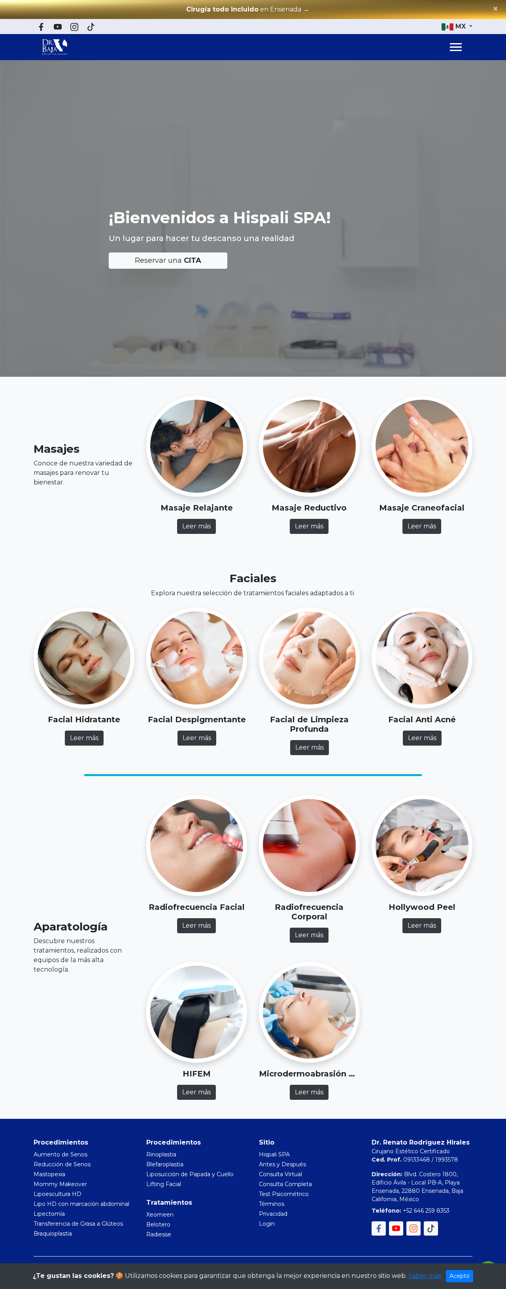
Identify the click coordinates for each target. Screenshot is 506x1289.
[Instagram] (74, 26)
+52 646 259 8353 (426, 1210)
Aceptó (459, 1276)
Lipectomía (49, 1213)
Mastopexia (49, 1174)
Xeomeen (160, 1214)
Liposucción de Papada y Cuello (190, 1174)
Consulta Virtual (280, 1174)
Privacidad (273, 1213)
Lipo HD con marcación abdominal (81, 1203)
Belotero (158, 1224)
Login (267, 1223)
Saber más (424, 1276)
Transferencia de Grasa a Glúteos (78, 1223)
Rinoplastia (161, 1154)
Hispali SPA (274, 1154)
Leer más (196, 526)
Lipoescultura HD (57, 1194)
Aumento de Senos (60, 1154)
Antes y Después (282, 1164)
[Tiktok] (90, 26)
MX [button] (460, 26)
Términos (271, 1203)
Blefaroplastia (164, 1164)
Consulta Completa (285, 1184)
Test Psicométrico (284, 1194)
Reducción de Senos (62, 1164)
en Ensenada (247, 9)
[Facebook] (41, 26)
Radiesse (158, 1234)
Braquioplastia (53, 1233)
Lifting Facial (163, 1184)
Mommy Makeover (60, 1184)
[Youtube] (57, 26)
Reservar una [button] (168, 260)
